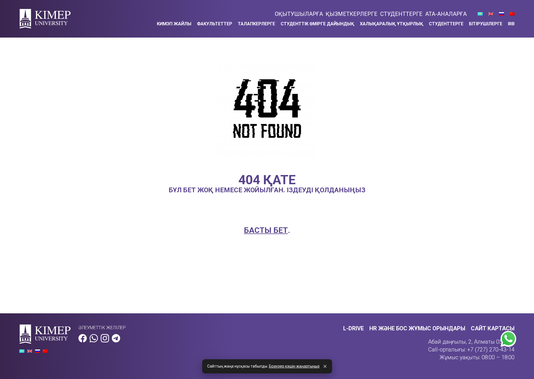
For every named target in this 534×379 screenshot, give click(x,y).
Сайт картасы (493, 328)
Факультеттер (214, 23)
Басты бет (266, 230)
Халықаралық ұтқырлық (391, 23)
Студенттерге (401, 14)
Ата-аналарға (446, 14)
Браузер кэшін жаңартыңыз (294, 366)
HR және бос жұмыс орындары (417, 328)
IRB (511, 23)
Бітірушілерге (485, 23)
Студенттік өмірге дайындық (317, 23)
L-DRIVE (353, 328)
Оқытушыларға (299, 14)
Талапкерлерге (256, 23)
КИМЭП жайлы (174, 23)
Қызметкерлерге (351, 14)
